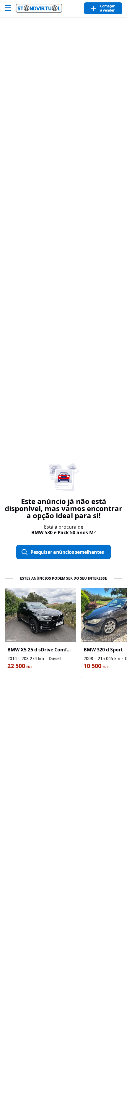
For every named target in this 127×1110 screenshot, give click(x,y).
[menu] (10, 8)
